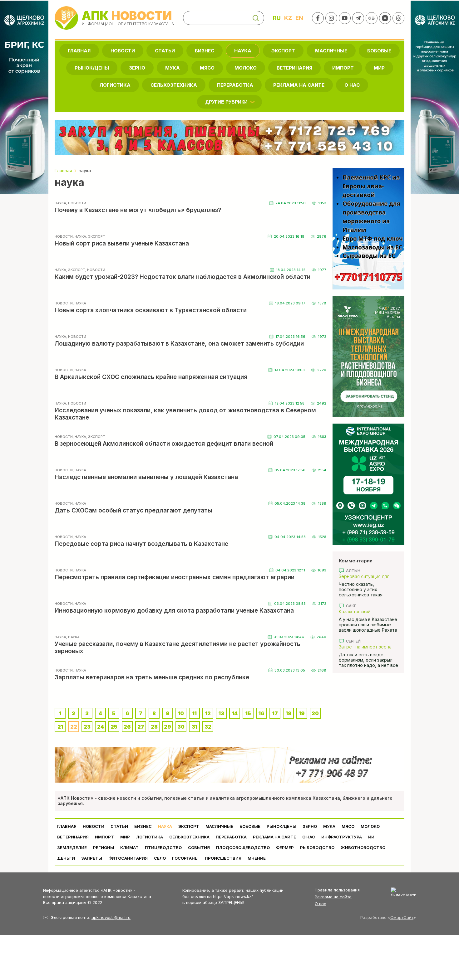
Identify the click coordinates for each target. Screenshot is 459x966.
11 (194, 713)
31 (194, 727)
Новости (123, 51)
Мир (379, 68)
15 (248, 713)
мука (172, 68)
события (199, 847)
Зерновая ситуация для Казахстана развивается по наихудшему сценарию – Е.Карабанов (368, 576)
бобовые (379, 51)
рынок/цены (92, 68)
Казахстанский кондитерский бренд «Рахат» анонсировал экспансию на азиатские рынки (365, 611)
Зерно (137, 68)
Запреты (91, 858)
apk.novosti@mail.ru (111, 917)
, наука (79, 236)
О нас (320, 903)
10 (181, 713)
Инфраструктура (341, 836)
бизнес (204, 51)
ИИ (371, 836)
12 (208, 713)
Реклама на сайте (298, 85)
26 (127, 727)
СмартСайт (401, 917)
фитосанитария (128, 858)
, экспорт (95, 236)
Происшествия (223, 858)
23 (87, 727)
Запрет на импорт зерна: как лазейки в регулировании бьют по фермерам (365, 646)
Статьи (165, 51)
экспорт (283, 51)
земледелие (72, 847)
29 (167, 727)
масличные (331, 51)
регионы (103, 847)
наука (242, 51)
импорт (343, 68)
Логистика (115, 85)
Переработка (235, 85)
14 (235, 713)
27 (140, 727)
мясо (207, 68)
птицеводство (163, 847)
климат (129, 847)
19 (302, 713)
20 (315, 713)
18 (288, 713)
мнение (257, 858)
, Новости (76, 203)
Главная (79, 51)
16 (261, 713)
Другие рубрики (226, 101)
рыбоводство (317, 847)
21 (60, 727)
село (160, 858)
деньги (66, 858)
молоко (245, 68)
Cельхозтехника (174, 85)
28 (154, 727)
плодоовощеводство (243, 847)
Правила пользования (337, 889)
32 (208, 727)
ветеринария (294, 68)
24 (100, 727)
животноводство (363, 847)
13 (221, 713)
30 (181, 727)
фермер (285, 847)
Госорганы (185, 858)
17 (275, 713)
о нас (352, 85)
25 (114, 727)
